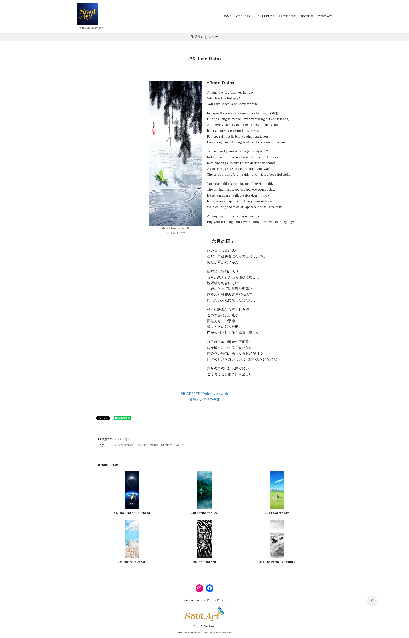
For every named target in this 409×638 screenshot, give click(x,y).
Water (179, 445)
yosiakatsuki (203, 632)
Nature (142, 445)
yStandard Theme (186, 632)
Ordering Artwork (215, 393)
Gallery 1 (124, 439)
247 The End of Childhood (132, 512)
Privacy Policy (216, 600)
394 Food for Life (277, 512)
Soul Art (209, 626)
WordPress (226, 632)
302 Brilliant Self (204, 561)
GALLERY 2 (266, 16)
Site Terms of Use (194, 600)
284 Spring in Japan (132, 561)
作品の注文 (211, 399)
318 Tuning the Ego (204, 512)
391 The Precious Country (277, 561)
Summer (166, 445)
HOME (227, 16)
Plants (154, 445)
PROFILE (306, 16)
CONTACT (325, 16)
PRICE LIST (287, 16)
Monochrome (126, 445)
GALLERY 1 (244, 16)
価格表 (194, 399)
